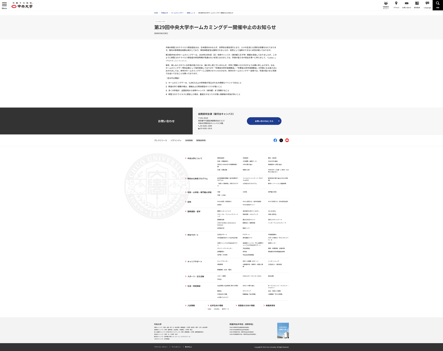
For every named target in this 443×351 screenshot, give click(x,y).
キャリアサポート (194, 261)
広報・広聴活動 (222, 170)
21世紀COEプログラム (250, 183)
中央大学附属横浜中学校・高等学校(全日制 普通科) (243, 334)
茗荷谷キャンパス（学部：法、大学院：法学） (166, 334)
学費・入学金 (221, 195)
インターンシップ (273, 261)
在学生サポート (222, 234)
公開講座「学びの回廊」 (275, 294)
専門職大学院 (272, 192)
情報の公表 (246, 170)
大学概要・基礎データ (250, 161)
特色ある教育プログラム (197, 178)
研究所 (219, 205)
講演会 (219, 291)
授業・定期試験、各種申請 (276, 248)
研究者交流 (220, 228)
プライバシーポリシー (161, 347)
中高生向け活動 (222, 294)
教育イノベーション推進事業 (277, 183)
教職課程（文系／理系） (225, 270)
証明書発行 (220, 251)
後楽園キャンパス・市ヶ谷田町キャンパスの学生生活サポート (253, 244)
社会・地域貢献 (193, 286)
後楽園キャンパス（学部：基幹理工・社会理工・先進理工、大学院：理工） (173, 329)
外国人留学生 (272, 214)
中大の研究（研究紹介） (225, 201)
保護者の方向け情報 (246, 305)
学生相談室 (246, 248)
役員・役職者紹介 (222, 161)
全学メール (225, 309)
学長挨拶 (245, 158)
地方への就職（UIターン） (251, 261)
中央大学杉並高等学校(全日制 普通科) (239, 329)
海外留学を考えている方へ (251, 211)
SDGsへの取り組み (248, 285)
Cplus (209, 309)
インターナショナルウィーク (277, 223)
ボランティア (247, 291)
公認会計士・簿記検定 (275, 264)
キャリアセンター (222, 261)
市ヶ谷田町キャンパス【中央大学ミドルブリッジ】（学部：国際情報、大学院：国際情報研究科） (179, 332)
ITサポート (246, 234)
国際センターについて (224, 211)
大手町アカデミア (222, 297)
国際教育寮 (220, 219)
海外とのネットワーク (275, 219)
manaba (216, 309)
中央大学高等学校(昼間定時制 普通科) (239, 327)
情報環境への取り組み (275, 164)
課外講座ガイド (247, 238)
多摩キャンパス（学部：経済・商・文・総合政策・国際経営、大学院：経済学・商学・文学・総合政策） (181, 327)
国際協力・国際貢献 (249, 223)
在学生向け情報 (216, 305)
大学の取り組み (247, 164)
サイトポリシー (176, 347)
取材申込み (188, 347)
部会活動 (271, 276)
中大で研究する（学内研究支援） (278, 201)
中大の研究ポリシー (249, 205)
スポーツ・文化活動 (195, 276)
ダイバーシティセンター (224, 248)
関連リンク (246, 228)
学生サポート (193, 234)
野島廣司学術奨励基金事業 (276, 251)
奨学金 (245, 251)
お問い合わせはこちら (264, 121)
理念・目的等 (272, 158)
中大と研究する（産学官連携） (252, 201)
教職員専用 (270, 305)
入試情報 (191, 305)
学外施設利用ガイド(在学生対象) (227, 238)
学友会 (219, 279)
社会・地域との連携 (274, 291)
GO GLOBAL (272, 211)
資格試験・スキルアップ (250, 214)
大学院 (245, 192)
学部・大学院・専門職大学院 (199, 192)
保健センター (272, 243)
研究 (189, 201)
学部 (218, 192)
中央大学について (194, 158)
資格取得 (220, 264)
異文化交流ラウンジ (249, 219)
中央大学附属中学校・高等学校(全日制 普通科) (242, 332)
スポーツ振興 (221, 276)
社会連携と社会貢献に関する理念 (227, 285)
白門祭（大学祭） (222, 255)
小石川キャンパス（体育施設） (162, 339)
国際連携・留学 (193, 211)
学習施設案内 (272, 234)
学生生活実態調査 (248, 255)
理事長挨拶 (220, 158)
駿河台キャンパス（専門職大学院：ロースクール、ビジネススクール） (172, 336)
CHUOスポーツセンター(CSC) (252, 276)
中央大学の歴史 (273, 161)
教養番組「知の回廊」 (250, 294)
